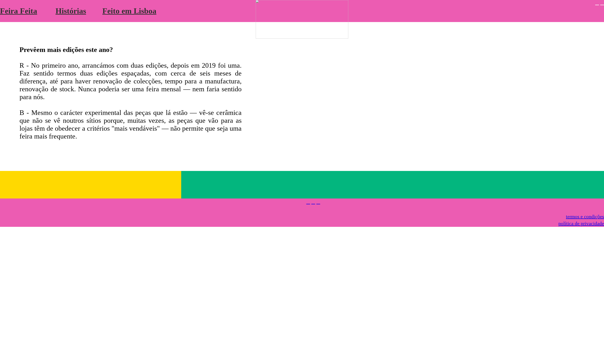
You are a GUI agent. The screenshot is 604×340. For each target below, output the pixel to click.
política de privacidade (581, 223)
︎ (318, 202)
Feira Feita (18, 11)
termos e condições (585, 216)
